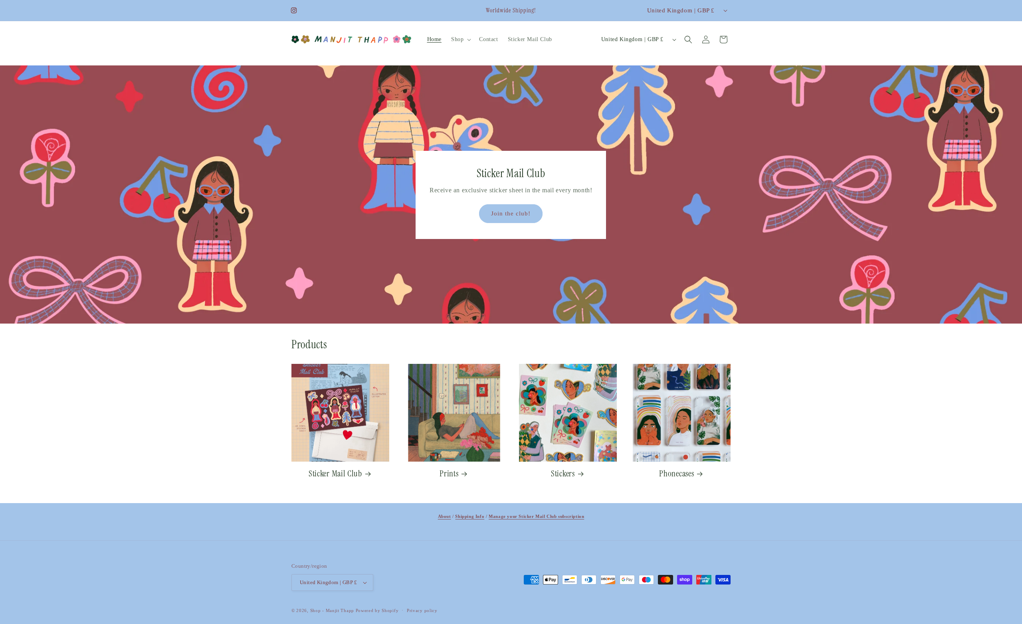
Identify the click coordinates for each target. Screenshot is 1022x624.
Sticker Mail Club (335, 473)
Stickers (563, 473)
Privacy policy (422, 610)
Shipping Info (469, 516)
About (444, 516)
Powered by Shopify (377, 610)
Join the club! (511, 213)
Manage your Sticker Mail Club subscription (536, 516)
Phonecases (676, 473)
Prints (449, 473)
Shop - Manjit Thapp (333, 610)
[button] (460, 39)
